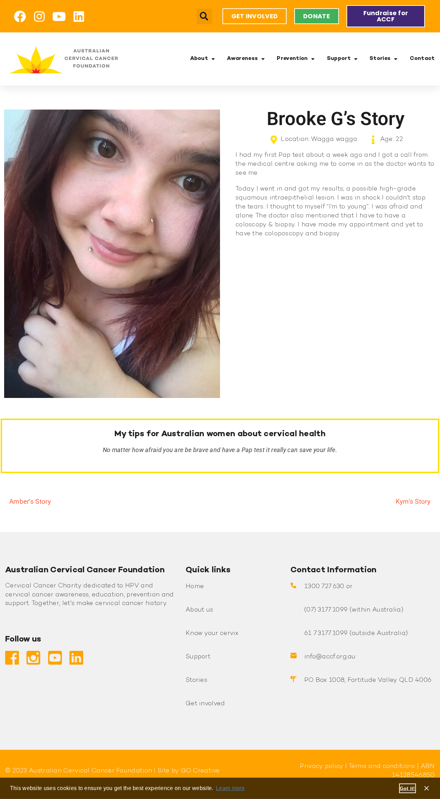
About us (199, 610)
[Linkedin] (79, 16)
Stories (380, 59)
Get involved (205, 703)
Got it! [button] (407, 788)
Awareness (242, 59)
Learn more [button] (230, 788)
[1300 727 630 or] (293, 585)
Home (195, 586)
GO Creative (200, 771)
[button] (204, 16)
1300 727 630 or (328, 586)
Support (339, 59)
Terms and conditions (381, 766)
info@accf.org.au (330, 657)
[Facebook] (20, 16)
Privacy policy (321, 766)
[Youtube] (59, 16)
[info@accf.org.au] (293, 656)
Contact (422, 59)
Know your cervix (212, 633)
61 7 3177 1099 (326, 633)
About (199, 59)
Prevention (292, 59)
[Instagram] (39, 16)
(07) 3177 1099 (326, 610)
